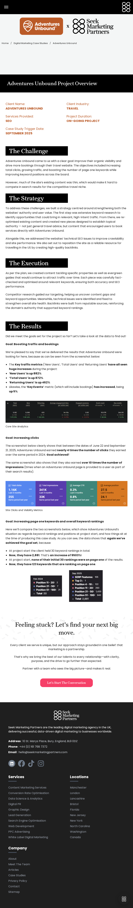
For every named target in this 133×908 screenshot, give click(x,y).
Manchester (78, 788)
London (75, 793)
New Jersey (78, 815)
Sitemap (14, 892)
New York (76, 821)
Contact (14, 886)
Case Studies (17, 875)
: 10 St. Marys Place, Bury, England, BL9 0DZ (43, 741)
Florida (74, 810)
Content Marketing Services (27, 788)
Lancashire (77, 799)
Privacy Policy (17, 881)
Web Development (21, 826)
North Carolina (80, 826)
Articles (13, 870)
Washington (78, 832)
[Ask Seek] (124, 899)
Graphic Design (18, 810)
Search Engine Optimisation (27, 821)
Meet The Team (19, 864)
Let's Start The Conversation (66, 682)
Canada (75, 837)
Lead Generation (19, 815)
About (12, 859)
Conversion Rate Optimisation (28, 793)
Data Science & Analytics (25, 799)
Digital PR (14, 804)
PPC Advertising (19, 832)
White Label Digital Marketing (28, 837)
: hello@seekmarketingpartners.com (37, 752)
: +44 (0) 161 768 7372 (27, 747)
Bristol (74, 804)
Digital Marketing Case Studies (31, 43)
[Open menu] (6, 7)
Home (5, 43)
